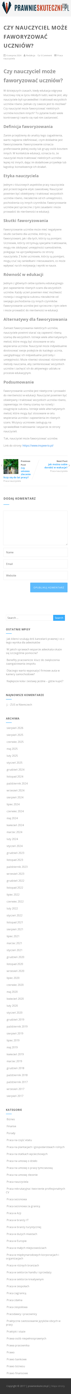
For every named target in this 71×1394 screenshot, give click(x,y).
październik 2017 (17, 1082)
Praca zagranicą (16, 1293)
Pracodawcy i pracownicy (22, 1314)
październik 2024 (17, 783)
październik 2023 (17, 867)
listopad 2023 (15, 860)
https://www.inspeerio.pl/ (37, 445)
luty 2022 (12, 908)
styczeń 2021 (14, 950)
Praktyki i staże (16, 1331)
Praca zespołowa (17, 1307)
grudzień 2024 (15, 769)
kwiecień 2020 (15, 999)
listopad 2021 (15, 922)
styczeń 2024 (14, 846)
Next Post (56, 464)
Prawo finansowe (17, 1373)
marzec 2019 (14, 1061)
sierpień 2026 (15, 728)
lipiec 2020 (13, 978)
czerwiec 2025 (15, 742)
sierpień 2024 (15, 797)
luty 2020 (12, 1005)
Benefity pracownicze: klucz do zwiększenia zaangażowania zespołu (33, 661)
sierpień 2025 (15, 735)
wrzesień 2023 (15, 874)
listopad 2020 (15, 964)
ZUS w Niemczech (21, 704)
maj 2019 (12, 1047)
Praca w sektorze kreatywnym (25, 1279)
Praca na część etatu (19, 1140)
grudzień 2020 (15, 957)
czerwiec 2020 (15, 985)
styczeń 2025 (14, 762)
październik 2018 (17, 1075)
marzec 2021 (14, 943)
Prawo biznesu (16, 1366)
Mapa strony (58, 1386)
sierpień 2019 (15, 1033)
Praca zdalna (14, 1300)
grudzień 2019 (15, 1019)
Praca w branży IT (18, 1220)
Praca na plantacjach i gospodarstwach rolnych (36, 1147)
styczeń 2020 (14, 1012)
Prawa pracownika (18, 1345)
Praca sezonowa (17, 1199)
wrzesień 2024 (15, 790)
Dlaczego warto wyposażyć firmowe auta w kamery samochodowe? (33, 672)
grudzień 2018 (15, 1068)
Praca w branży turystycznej (24, 1227)
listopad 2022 (15, 887)
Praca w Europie (17, 1241)
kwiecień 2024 (15, 825)
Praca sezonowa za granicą (23, 1206)
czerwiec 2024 (15, 811)
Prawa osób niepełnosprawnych (26, 1338)
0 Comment (46, 55)
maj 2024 (12, 818)
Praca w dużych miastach (22, 1234)
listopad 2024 (15, 776)
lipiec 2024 (13, 804)
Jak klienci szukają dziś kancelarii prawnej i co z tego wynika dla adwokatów (35, 640)
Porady (11, 1133)
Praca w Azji (14, 1213)
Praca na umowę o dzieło (22, 1161)
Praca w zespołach (18, 1286)
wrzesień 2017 (15, 1089)
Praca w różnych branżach (23, 1265)
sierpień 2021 (15, 929)
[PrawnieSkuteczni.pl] (35, 15)
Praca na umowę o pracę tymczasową (30, 1168)
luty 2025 (12, 756)
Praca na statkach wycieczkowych (27, 1154)
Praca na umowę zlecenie (22, 1175)
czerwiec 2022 (15, 901)
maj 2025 (12, 749)
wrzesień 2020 (15, 971)
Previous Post (17, 469)
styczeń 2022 (14, 915)
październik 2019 (17, 1026)
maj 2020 (12, 992)
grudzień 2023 (15, 853)
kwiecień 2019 (15, 1054)
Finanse (11, 1126)
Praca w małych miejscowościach (26, 1248)
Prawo (11, 1352)
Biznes (11, 1119)
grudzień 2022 (15, 880)
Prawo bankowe (17, 1359)
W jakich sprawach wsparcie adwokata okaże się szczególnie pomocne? (34, 651)
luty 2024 (12, 839)
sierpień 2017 (15, 1096)
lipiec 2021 (13, 936)
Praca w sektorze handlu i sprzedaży (29, 1272)
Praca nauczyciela (12, 480)
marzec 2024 (14, 832)
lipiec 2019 (13, 1040)
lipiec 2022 (13, 894)
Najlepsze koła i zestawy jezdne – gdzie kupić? (35, 681)
